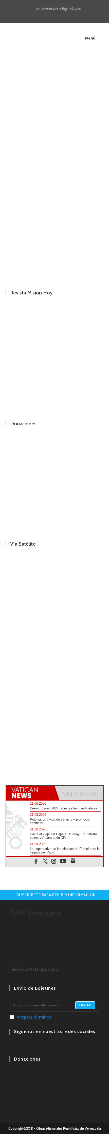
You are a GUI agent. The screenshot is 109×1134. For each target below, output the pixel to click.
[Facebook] (12, 1045)
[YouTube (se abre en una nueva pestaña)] (61, 14)
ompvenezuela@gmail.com (58, 8)
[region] (55, 226)
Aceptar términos (34, 1017)
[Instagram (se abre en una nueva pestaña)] (55, 14)
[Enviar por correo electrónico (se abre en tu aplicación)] (66, 14)
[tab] (30, 793)
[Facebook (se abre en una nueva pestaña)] (49, 14)
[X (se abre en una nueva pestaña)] (44, 14)
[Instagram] (18, 1045)
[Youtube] (24, 1045)
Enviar (85, 1005)
